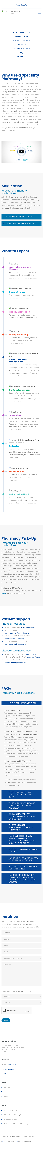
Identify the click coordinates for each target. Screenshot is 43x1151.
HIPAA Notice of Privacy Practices (15, 1115)
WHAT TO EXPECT (21, 40)
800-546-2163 (9, 1069)
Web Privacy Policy (10, 1110)
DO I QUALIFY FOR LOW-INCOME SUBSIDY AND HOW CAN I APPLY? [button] (22, 816)
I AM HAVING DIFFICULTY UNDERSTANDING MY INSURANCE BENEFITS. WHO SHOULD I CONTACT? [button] (21, 839)
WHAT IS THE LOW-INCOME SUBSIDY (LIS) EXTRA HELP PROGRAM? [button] (21, 805)
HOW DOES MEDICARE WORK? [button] (23, 703)
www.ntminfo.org (33, 657)
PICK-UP (22, 44)
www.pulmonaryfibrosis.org (15, 663)
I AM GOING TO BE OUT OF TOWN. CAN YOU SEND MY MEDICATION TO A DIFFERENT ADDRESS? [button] (22, 878)
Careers (7, 1092)
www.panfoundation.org (14, 639)
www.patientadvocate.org (15, 644)
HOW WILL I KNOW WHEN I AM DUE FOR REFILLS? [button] (22, 867)
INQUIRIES (21, 56)
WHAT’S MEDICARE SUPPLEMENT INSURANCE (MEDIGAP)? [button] (20, 827)
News (6, 1096)
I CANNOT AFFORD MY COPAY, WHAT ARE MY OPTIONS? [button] (23, 859)
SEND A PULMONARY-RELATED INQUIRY (21, 223)
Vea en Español (21, 5)
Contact (7, 1087)
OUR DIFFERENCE (21, 32)
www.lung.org (31, 654)
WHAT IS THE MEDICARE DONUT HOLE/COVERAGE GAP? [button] (20, 794)
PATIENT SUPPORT (21, 48)
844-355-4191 (11, 1064)
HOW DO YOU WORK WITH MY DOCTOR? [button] (22, 850)
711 (6, 1073)
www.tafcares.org (28, 628)
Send (6, 1020)
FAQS (21, 52)
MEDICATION (21, 36)
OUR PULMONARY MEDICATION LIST (19, 217)
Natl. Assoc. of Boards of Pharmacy (16, 1124)
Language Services (10, 1119)
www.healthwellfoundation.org (17, 633)
